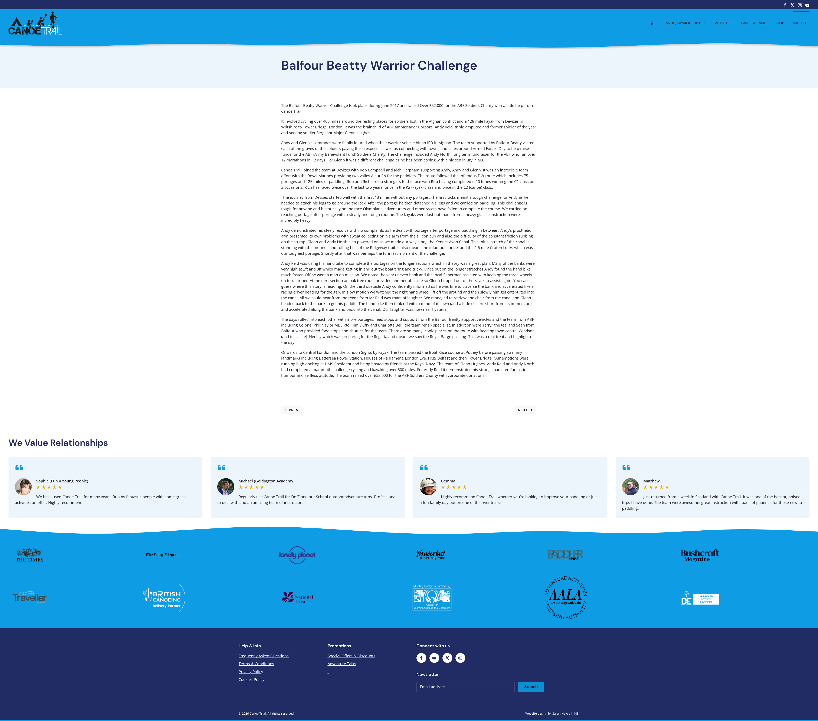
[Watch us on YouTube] (807, 4)
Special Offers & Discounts (351, 655)
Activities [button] (723, 23)
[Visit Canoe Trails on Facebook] (421, 658)
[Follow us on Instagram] (800, 4)
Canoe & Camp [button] (753, 23)
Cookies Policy (251, 679)
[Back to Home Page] (653, 23)
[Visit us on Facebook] (785, 4)
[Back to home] (35, 23)
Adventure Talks (342, 663)
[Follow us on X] (792, 4)
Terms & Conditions (256, 663)
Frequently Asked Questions (264, 655)
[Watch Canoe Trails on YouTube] (434, 658)
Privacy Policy (251, 671)
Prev (294, 410)
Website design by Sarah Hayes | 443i (552, 713)
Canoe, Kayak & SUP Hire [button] (685, 23)
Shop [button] (779, 23)
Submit (531, 686)
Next (523, 410)
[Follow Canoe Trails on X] (447, 658)
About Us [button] (801, 23)
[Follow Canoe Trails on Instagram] (460, 658)
